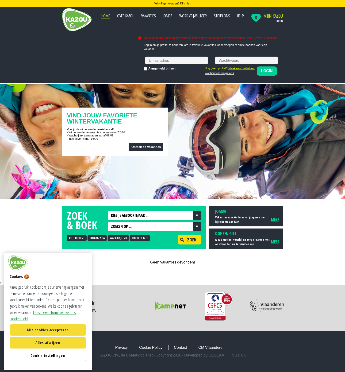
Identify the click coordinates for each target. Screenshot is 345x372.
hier (188, 3)
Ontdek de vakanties (146, 147)
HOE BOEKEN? (76, 238)
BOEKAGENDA (97, 238)
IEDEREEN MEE (140, 238)
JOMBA (167, 16)
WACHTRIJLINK (118, 238)
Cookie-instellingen (48, 355)
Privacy (121, 347)
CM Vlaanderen (211, 347)
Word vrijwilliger (193, 16)
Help (240, 16)
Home (105, 16)
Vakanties (148, 16)
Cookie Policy (150, 347)
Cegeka (216, 355)
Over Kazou (125, 16)
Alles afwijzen (47, 342)
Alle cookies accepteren (48, 330)
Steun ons (222, 16)
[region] (48, 311)
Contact (180, 347)
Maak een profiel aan (241, 68)
